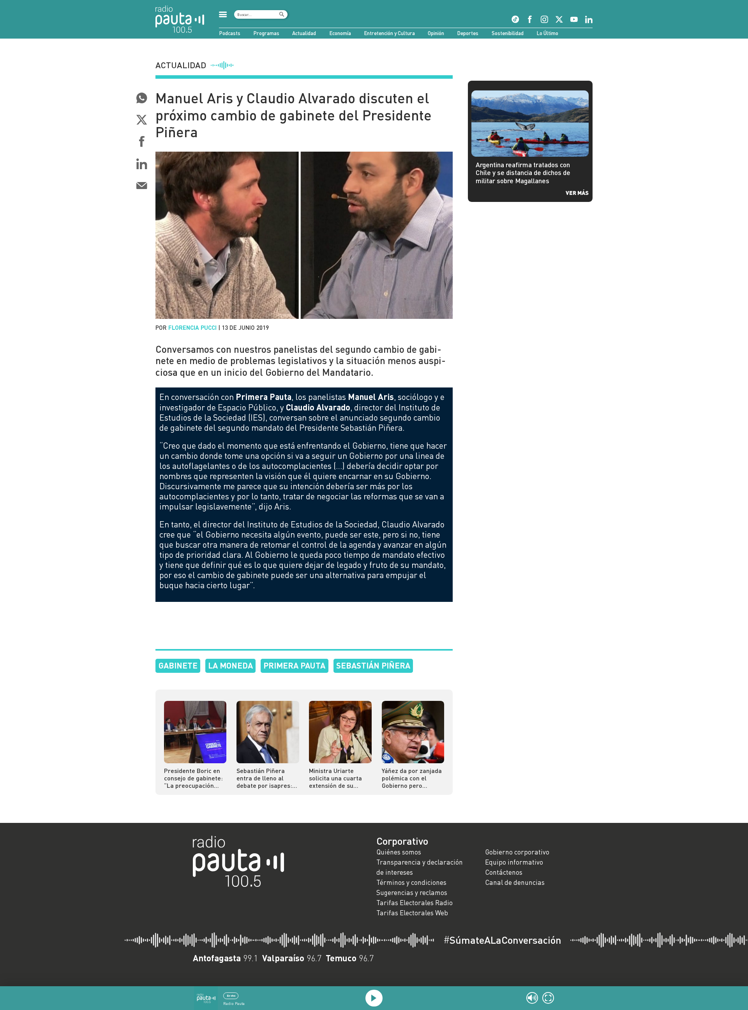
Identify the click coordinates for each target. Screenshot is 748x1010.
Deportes (467, 33)
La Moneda (230, 665)
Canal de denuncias (515, 882)
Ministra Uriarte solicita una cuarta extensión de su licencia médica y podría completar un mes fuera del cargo (338, 778)
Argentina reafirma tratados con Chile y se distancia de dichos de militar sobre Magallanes (523, 173)
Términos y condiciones (411, 882)
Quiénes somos (398, 852)
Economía (340, 33)
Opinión (436, 33)
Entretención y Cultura (389, 33)
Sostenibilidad (508, 33)
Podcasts (229, 33)
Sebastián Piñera (373, 665)
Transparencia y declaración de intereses (419, 867)
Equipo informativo (514, 862)
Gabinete (178, 665)
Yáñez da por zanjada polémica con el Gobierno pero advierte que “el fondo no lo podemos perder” (412, 778)
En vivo (231, 995)
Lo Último (547, 33)
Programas (266, 33)
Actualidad (304, 33)
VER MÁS (577, 192)
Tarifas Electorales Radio (414, 903)
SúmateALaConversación (502, 940)
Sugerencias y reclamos (411, 892)
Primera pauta (294, 665)
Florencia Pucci (192, 327)
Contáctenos (503, 872)
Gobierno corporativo (517, 852)
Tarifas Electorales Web (412, 913)
